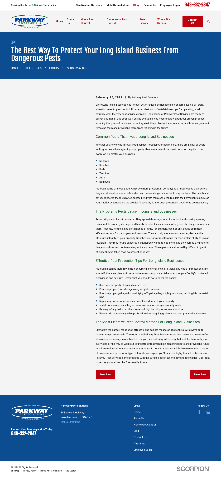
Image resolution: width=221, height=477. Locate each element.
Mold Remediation (118, 5)
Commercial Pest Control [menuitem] (117, 21)
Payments (149, 5)
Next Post (200, 374)
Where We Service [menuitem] (163, 21)
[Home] (30, 21)
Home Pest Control (145, 424)
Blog (136, 5)
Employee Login (170, 5)
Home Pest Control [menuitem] (87, 21)
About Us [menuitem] (70, 21)
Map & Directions (70, 421)
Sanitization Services (89, 5)
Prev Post (105, 374)
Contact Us (192, 21)
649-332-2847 (197, 5)
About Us (139, 418)
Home (137, 412)
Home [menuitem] (59, 21)
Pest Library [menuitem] (144, 21)
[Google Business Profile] (208, 412)
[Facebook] (199, 412)
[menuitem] (15, 470)
